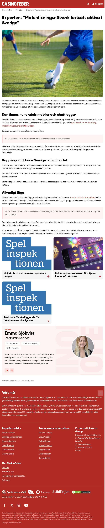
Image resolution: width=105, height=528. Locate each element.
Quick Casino (45, 441)
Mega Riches (44, 450)
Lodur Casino (45, 437)
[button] (100, 393)
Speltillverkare (8, 445)
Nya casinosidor (9, 441)
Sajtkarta (6, 480)
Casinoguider (8, 454)
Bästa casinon (8, 433)
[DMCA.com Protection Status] (81, 492)
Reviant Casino (45, 433)
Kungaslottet (44, 458)
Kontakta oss (8, 472)
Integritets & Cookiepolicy (13, 476)
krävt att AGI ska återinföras (82, 197)
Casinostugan (45, 454)
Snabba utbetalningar (12, 437)
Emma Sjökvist (19, 333)
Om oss (5, 468)
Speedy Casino (45, 445)
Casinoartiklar (8, 450)
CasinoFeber (7, 10)
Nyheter (19, 10)
